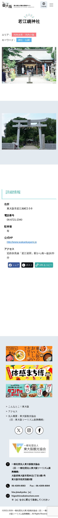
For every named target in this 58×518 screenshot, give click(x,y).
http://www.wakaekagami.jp (22, 242)
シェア (16, 265)
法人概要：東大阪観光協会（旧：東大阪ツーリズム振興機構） (26, 418)
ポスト (29, 265)
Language (43, 6)
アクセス (12, 411)
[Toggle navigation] (51, 5)
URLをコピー (45, 265)
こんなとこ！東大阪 (18, 406)
